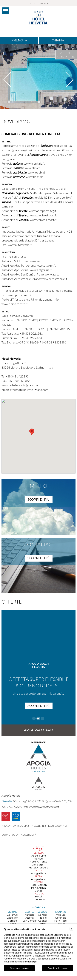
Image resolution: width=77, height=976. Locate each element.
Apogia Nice (38, 879)
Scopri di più (38, 706)
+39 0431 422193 (17, 376)
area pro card (38, 730)
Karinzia (29, 914)
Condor (42, 914)
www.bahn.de (34, 177)
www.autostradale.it (54, 279)
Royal (12, 923)
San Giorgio (29, 920)
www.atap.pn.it (46, 265)
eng (35, 3)
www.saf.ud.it (37, 261)
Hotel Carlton (38, 884)
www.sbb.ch (32, 168)
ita (29, 3)
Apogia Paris (38, 873)
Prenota (19, 40)
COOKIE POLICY (10, 834)
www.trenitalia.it (34, 163)
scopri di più (38, 499)
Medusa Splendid (60, 916)
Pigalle (42, 917)
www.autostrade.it (19, 245)
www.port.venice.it (20, 295)
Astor (42, 923)
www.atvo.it (52, 274)
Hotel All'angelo (38, 867)
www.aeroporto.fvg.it (42, 211)
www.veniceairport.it (43, 219)
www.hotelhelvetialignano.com (20, 385)
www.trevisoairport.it (43, 215)
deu (46, 3)
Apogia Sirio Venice (38, 857)
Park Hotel (60, 920)
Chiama (58, 40)
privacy (5, 825)
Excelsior (12, 917)
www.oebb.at (36, 172)
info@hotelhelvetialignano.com (29, 389)
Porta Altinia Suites (38, 889)
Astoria (29, 917)
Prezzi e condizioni (66, 54)
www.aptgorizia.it (41, 270)
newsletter (39, 825)
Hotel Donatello (39, 898)
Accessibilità (28, 834)
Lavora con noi (57, 825)
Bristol (61, 923)
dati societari (21, 825)
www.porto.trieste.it (14, 304)
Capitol (42, 920)
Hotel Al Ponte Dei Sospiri (38, 863)
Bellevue (12, 914)
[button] (32, 432)
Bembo (12, 920)
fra (41, 3)
